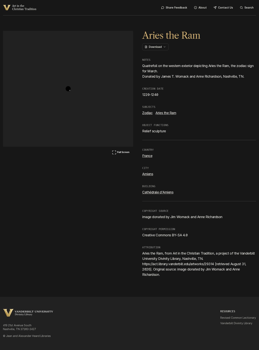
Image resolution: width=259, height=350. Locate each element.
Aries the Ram (165, 113)
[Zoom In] (116, 37)
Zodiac (147, 113)
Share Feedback (176, 7)
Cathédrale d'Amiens (157, 192)
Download (155, 46)
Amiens (147, 174)
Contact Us (225, 7)
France (147, 156)
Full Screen (120, 153)
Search (249, 7)
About (203, 7)
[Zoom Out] (125, 37)
